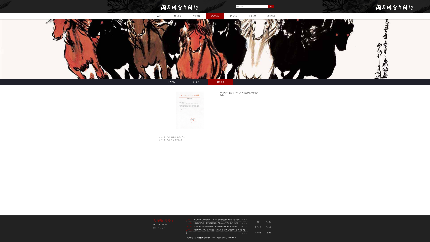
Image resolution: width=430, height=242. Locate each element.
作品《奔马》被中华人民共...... (173, 140)
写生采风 (196, 82)
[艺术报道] (189, 220)
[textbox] (252, 6)
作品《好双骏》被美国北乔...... (173, 137)
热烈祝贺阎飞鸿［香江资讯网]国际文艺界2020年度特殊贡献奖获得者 (216, 223)
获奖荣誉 (220, 82)
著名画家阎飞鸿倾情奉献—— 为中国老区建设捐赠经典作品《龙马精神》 (217, 220)
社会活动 (171, 82)
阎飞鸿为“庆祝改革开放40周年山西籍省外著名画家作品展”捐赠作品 (216, 226)
